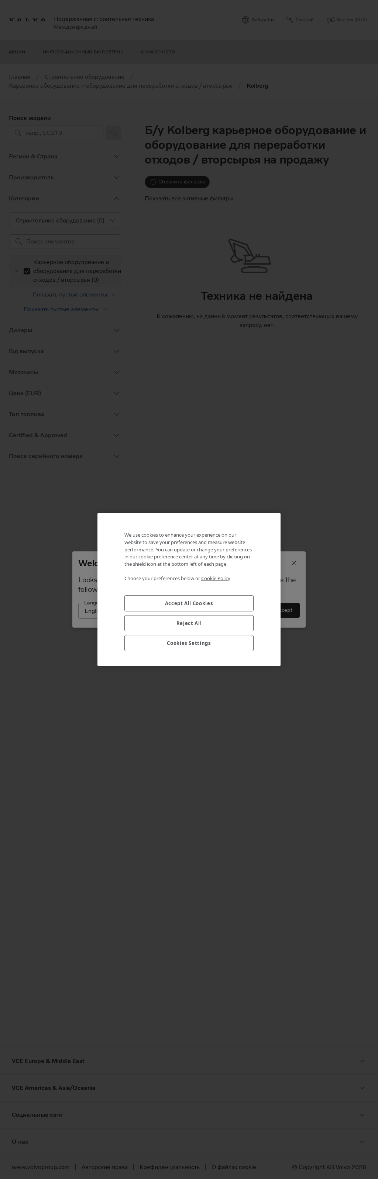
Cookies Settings (189, 643)
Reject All (189, 623)
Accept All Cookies (189, 603)
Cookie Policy (215, 578)
